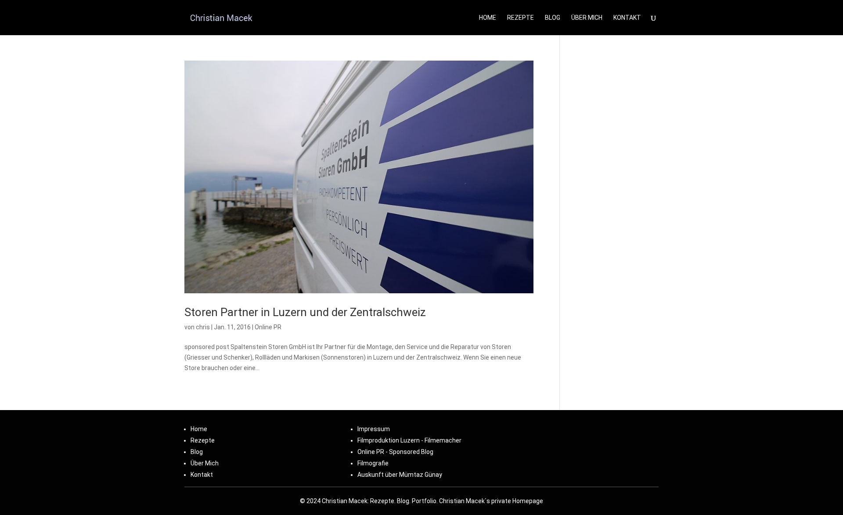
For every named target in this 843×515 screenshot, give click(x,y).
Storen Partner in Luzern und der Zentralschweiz (305, 312)
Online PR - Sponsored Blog (395, 451)
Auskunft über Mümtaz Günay (399, 474)
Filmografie (373, 463)
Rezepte (520, 17)
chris (203, 327)
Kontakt (202, 474)
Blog (552, 17)
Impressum (373, 428)
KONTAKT (627, 17)
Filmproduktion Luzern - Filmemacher (409, 440)
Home (487, 17)
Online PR (268, 327)
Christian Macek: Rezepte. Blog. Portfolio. (380, 500)
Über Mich (586, 17)
